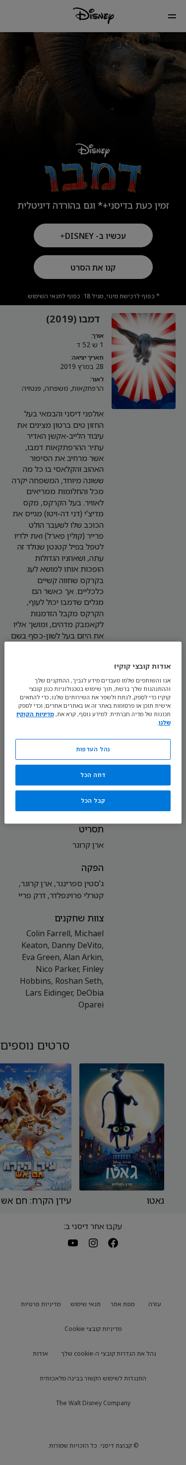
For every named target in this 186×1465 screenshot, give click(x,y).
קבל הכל (93, 800)
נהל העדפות (93, 749)
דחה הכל (93, 774)
